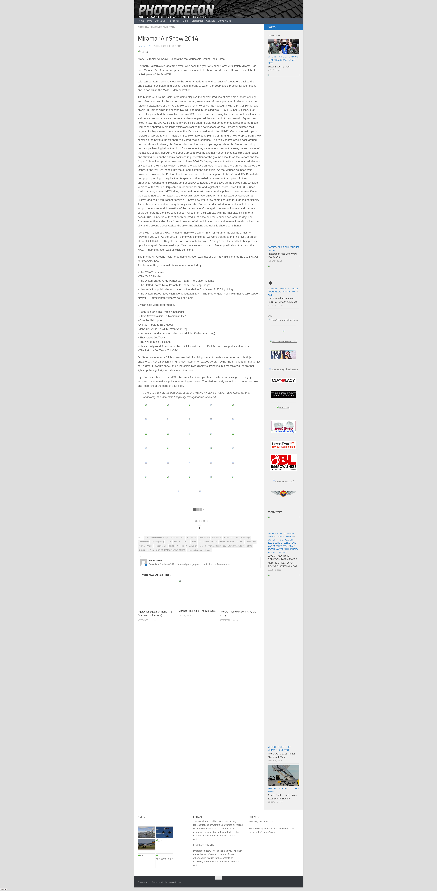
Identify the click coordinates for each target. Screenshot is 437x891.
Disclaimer (197, 20)
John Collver (204, 542)
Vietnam (207, 550)
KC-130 (214, 542)
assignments (273, 289)
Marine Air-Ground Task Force (231, 542)
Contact (210, 20)
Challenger (245, 538)
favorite (272, 247)
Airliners (279, 537)
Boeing (287, 543)
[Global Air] (283, 369)
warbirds (282, 552)
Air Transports (287, 533)
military (169, 27)
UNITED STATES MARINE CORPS (170, 550)
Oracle (150, 546)
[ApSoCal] (283, 481)
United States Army (146, 550)
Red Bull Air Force (176, 546)
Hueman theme (174, 882)
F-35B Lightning (157, 542)
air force (272, 57)
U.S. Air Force (283, 750)
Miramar (141, 546)
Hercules (185, 542)
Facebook (174, 20)
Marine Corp (251, 542)
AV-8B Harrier (204, 538)
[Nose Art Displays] (283, 320)
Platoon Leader (161, 546)
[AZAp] (283, 496)
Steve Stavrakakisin (236, 546)
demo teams (282, 546)
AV (188, 538)
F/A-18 (168, 542)
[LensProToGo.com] (283, 448)
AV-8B (193, 538)
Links (185, 20)
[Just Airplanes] (283, 331)
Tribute (249, 546)
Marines (156, 27)
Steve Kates (224, 20)
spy (224, 546)
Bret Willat (228, 538)
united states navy (194, 550)
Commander (143, 542)
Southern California (213, 546)
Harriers (176, 542)
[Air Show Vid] (283, 432)
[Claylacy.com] (283, 381)
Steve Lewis (146, 46)
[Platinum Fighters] (283, 397)
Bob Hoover (216, 538)
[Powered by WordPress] (149, 882)
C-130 (236, 538)
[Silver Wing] (283, 407)
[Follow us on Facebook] (298, 27)
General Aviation (275, 549)
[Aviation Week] (283, 341)
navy (294, 292)
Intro (149, 20)
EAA (291, 546)
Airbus (271, 537)
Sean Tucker (191, 546)
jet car (194, 542)
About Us (160, 20)
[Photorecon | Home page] (176, 14)
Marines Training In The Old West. (197, 610)
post (270, 295)
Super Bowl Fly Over (279, 66)
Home (141, 20)
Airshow (143, 27)
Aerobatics (273, 533)
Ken (287, 549)
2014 (147, 538)
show (201, 546)
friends (294, 289)
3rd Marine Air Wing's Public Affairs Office (167, 538)
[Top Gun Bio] (283, 358)
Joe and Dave (281, 60)
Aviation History (275, 540)
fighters (282, 57)
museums (272, 552)
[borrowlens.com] (283, 470)
